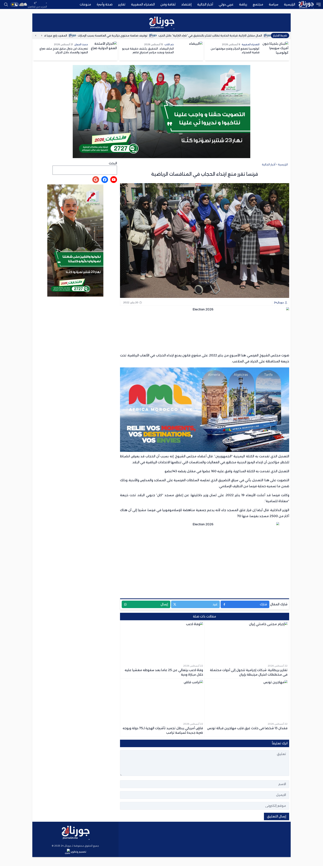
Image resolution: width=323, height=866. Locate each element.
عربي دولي (226, 4)
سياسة (273, 4)
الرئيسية (289, 4)
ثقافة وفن (168, 4)
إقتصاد (186, 4)
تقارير (121, 4)
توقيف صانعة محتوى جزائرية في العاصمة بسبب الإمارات (148, 35)
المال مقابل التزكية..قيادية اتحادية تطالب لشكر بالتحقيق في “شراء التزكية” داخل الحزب (246, 35)
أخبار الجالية (205, 4)
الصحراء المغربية (143, 4)
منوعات (85, 4)
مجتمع (258, 4)
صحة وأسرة (105, 4)
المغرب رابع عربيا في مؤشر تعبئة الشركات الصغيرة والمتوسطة (65, 35)
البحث (113, 163)
